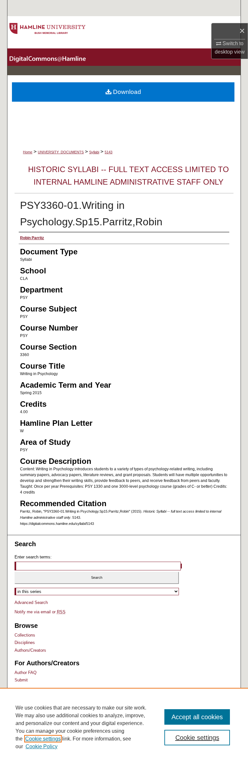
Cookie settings (43, 738)
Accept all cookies (197, 716)
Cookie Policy (41, 746)
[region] (124, 727)
